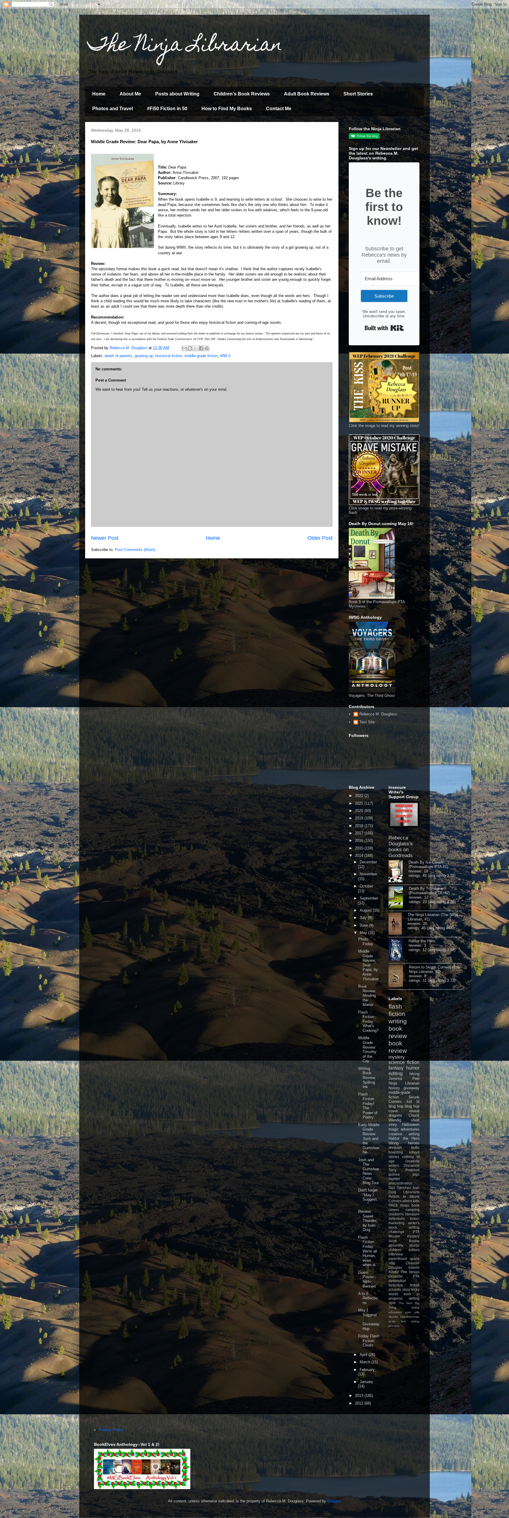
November (368, 874)
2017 (359, 833)
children (395, 1250)
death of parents (118, 356)
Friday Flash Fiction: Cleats (368, 1340)
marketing (396, 1223)
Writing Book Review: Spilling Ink (367, 1077)
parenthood (398, 1258)
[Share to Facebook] (201, 348)
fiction (414, 1218)
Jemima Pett (404, 1078)
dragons (395, 1115)
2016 (359, 840)
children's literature (404, 1214)
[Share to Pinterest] (207, 348)
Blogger (333, 1501)
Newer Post (104, 538)
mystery (397, 1057)
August (366, 910)
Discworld (411, 1165)
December (368, 862)
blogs (404, 1205)
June (364, 925)
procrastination (400, 1183)
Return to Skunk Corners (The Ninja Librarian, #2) (434, 969)
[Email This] (184, 348)
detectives (397, 1218)
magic (394, 1129)
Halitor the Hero (422, 941)
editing (396, 1073)
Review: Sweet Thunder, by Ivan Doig (367, 1220)
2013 (359, 1395)
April (364, 1354)
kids (416, 1201)
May (364, 932)
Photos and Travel (112, 108)
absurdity (396, 1245)
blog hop (412, 1106)
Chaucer (412, 1263)
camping (412, 1210)
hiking (414, 1074)
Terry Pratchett (404, 1170)
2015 (359, 848)
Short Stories (358, 93)
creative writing (404, 1134)
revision (395, 1147)
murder (394, 1179)
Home (98, 93)
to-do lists (397, 1321)
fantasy (396, 1067)
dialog (415, 1307)
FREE (393, 1205)
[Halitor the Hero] (399, 950)
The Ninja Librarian (185, 46)
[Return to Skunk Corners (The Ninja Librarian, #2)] (399, 976)
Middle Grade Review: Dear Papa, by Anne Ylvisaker (368, 965)
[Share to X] (196, 348)
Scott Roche (404, 1241)
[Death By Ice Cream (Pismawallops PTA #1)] (399, 871)
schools (395, 1289)
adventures (410, 1129)
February (367, 1369)
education (395, 1312)
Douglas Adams (404, 1267)
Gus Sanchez (400, 1187)
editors (414, 1250)
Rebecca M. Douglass (378, 714)
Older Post (320, 538)
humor (412, 1067)
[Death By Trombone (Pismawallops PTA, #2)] (399, 897)
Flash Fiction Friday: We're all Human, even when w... (368, 1251)
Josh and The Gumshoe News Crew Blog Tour (368, 1171)
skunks (393, 1316)
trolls (415, 1147)
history (394, 1088)
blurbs (414, 1245)
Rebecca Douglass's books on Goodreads (401, 846)
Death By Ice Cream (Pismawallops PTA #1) (428, 864)
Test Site (367, 722)
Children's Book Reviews (242, 93)
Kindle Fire (398, 1272)
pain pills (412, 1312)
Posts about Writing (177, 93)
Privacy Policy (111, 1430)
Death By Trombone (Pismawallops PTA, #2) (429, 890)
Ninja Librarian (404, 1083)
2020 (359, 810)
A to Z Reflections (368, 1298)
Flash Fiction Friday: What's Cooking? (368, 1021)
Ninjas (414, 1272)
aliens (407, 1201)
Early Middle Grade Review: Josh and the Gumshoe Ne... (368, 1139)
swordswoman (409, 1316)
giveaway (411, 1088)
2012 (359, 1403)
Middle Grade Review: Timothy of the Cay (367, 1049)
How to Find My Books (226, 108)
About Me (130, 93)
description (397, 1281)
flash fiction (397, 1010)
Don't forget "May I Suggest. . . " (368, 1197)
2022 (359, 795)
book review (398, 1032)
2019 (359, 818)
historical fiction (168, 356)
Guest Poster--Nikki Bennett (367, 1279)
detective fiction (404, 1285)
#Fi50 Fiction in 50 (167, 108)
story (406, 1289)
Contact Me (278, 108)
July (364, 917)
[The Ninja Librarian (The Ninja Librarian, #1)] (398, 924)
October (366, 886)
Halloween (410, 1124)
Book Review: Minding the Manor (367, 995)
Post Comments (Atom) (135, 549)
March (365, 1362)
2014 (359, 855)
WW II (225, 356)
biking (394, 1143)
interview (396, 1254)
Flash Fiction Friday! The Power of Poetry (368, 1105)
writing (398, 1021)
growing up (144, 356)
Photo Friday (365, 941)
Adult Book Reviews (306, 93)
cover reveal (404, 1111)
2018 (359, 826)
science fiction (404, 1062)
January (366, 1382)
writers (394, 1165)
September (369, 898)
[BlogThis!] (190, 348)
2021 (359, 803)
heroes (413, 1143)
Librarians (411, 1192)
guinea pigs (404, 1174)
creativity (412, 1161)
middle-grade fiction (201, 356)
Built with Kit (384, 328)
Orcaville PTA (404, 1276)
